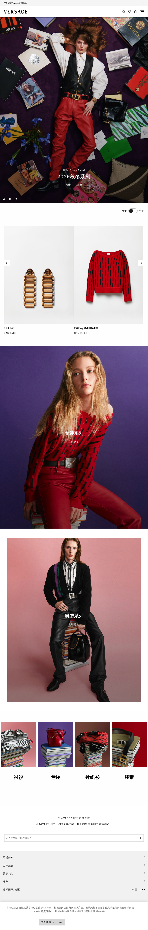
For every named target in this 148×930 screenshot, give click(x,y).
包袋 (55, 777)
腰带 (129, 777)
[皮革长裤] (108, 275)
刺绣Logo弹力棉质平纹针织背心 (21, 328)
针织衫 (92, 777)
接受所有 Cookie (52, 922)
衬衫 (18, 777)
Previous (7, 263)
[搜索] (123, 11)
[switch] (133, 210)
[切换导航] (142, 11)
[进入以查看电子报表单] (141, 838)
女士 (79, 185)
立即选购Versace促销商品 (15, 3)
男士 (68, 185)
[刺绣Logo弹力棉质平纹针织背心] (39, 275)
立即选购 (74, 442)
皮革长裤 (78, 328)
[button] (135, 11)
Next (141, 263)
